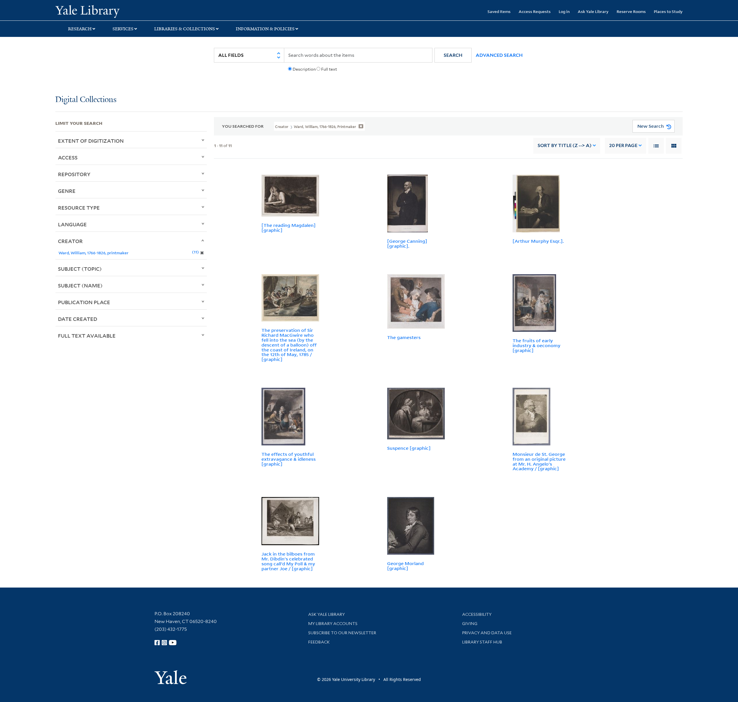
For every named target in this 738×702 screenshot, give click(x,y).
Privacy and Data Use (487, 633)
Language (72, 224)
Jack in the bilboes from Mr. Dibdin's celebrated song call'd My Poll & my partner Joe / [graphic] (288, 561)
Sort (565, 145)
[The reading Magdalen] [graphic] (288, 227)
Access (68, 157)
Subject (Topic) (80, 268)
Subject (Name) (80, 285)
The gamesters (404, 337)
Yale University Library (102, 11)
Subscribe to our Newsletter (342, 633)
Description (304, 69)
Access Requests (535, 11)
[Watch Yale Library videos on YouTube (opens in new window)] (172, 642)
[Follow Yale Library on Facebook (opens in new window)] (157, 642)
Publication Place (84, 302)
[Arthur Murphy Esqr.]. (538, 241)
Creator (70, 241)
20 (623, 145)
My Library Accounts (332, 623)
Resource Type (79, 207)
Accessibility (477, 614)
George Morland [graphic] (405, 565)
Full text (329, 69)
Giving (469, 623)
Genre (67, 190)
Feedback (319, 642)
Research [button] (80, 29)
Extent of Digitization (91, 140)
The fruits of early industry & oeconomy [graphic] (536, 345)
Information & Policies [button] (265, 29)
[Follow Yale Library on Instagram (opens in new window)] (164, 642)
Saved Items (499, 11)
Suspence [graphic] (409, 448)
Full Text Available (87, 335)
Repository (74, 174)
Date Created (77, 318)
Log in (564, 11)
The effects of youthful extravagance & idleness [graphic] (288, 459)
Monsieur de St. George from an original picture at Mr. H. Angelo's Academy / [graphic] (539, 461)
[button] (453, 55)
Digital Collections (85, 99)
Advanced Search (499, 55)
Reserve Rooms (631, 11)
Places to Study (668, 11)
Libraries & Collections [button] (184, 29)
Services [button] (122, 29)
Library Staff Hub (482, 642)
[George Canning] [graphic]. (407, 243)
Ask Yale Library (593, 11)
